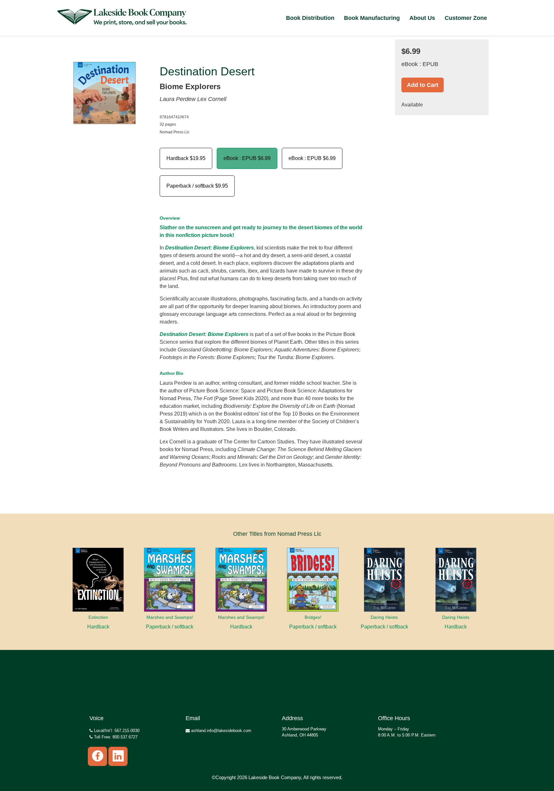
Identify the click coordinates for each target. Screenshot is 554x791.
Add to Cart (422, 85)
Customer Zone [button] (466, 18)
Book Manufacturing (372, 18)
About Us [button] (422, 18)
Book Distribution (310, 18)
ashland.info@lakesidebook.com (220, 730)
